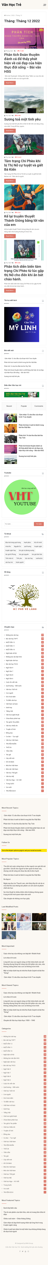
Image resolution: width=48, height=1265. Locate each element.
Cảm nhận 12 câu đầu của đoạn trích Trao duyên (20, 358)
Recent (9, 406)
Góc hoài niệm (11, 697)
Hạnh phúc (27, 542)
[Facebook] (19, 1251)
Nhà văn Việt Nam (12, 769)
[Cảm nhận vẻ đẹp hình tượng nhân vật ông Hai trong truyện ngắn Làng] (9, 917)
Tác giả (8, 754)
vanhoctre (39, 558)
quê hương (27, 546)
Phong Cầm (9, 51)
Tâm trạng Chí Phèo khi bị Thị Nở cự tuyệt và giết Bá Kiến (23, 165)
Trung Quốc (10, 783)
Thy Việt (8, 115)
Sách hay (9, 707)
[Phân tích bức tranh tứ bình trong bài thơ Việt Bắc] (10, 428)
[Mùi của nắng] (24, 926)
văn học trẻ (9, 562)
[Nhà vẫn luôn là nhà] (9, 926)
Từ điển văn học (11, 700)
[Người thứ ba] (24, 917)
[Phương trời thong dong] (39, 917)
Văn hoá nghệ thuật (12, 715)
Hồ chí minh (38, 542)
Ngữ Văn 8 (9, 675)
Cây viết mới (10, 758)
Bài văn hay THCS (12, 664)
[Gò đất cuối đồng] (39, 926)
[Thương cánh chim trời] (9, 935)
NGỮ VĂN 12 (10, 642)
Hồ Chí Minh (10, 762)
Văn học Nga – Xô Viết (14, 780)
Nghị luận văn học (12, 660)
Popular (24, 406)
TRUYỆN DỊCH (11, 791)
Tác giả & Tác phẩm (12, 722)
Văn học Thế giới (11, 773)
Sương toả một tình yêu (22, 119)
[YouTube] (25, 1251)
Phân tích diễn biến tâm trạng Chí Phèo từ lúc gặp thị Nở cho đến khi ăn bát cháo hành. (24, 272)
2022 (13, 15)
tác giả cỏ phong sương (26, 550)
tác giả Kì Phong (10, 554)
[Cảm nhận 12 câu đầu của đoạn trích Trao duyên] (10, 418)
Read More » (10, 83)
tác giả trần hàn (37, 554)
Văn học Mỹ (10, 776)
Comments (38, 406)
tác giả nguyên (24, 554)
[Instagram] (28, 1251)
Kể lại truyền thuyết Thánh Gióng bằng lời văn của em (24, 220)
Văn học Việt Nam (12, 740)
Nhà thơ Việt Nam (12, 765)
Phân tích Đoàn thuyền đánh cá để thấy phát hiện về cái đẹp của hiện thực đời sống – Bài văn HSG (23, 63)
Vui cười (9, 787)
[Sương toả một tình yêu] (24, 100)
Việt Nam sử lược (12, 704)
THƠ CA (8, 747)
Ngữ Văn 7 (9, 671)
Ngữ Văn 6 (9, 678)
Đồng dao (9, 733)
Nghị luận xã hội (11, 653)
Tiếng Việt (9, 711)
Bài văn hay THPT (12, 639)
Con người (9, 693)
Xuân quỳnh (20, 562)
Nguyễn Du (17, 546)
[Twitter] (22, 1251)
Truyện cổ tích (11, 729)
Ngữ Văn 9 (9, 668)
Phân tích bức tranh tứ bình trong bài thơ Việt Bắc (20, 362)
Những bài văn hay (12, 635)
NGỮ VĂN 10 (10, 649)
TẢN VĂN (9, 751)
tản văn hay (29, 558)
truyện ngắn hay (10, 550)
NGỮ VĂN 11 (10, 646)
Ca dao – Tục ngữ (12, 736)
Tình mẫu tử (9, 558)
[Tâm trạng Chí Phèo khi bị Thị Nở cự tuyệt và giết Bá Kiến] (24, 144)
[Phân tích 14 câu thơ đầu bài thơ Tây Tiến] (10, 438)
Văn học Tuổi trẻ (11, 689)
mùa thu (8, 546)
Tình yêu (19, 558)
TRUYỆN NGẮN (11, 744)
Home (8, 15)
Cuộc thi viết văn (11, 682)
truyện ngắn (38, 546)
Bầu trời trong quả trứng (13, 542)
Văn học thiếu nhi (12, 726)
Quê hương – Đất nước (14, 686)
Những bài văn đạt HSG (14, 657)
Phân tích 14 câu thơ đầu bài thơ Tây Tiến (17, 366)
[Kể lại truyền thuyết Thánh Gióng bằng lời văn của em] (24, 197)
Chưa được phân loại (13, 718)
